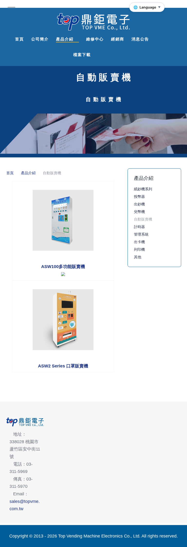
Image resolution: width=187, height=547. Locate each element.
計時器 (139, 227)
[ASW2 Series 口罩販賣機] (63, 319)
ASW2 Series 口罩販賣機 (63, 366)
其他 (137, 257)
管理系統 (141, 234)
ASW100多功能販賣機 (63, 266)
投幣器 (139, 196)
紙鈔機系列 (143, 189)
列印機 (139, 249)
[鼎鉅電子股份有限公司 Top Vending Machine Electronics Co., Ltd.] (93, 22)
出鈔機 (139, 204)
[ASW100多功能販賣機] (63, 220)
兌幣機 (139, 212)
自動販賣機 (143, 219)
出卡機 (139, 242)
